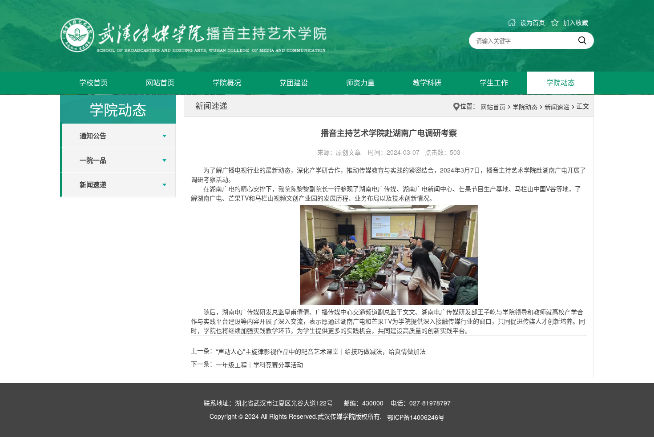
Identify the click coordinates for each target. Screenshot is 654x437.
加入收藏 (575, 22)
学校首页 (93, 82)
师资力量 (360, 82)
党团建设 (293, 82)
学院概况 (227, 82)
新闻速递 (93, 184)
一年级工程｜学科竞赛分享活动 (259, 364)
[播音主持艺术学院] (193, 35)
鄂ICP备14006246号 (415, 417)
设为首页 (532, 22)
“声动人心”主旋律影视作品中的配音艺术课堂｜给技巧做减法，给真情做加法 (321, 351)
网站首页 (160, 82)
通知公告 (93, 135)
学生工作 (494, 82)
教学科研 (427, 82)
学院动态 (560, 82)
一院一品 (93, 160)
